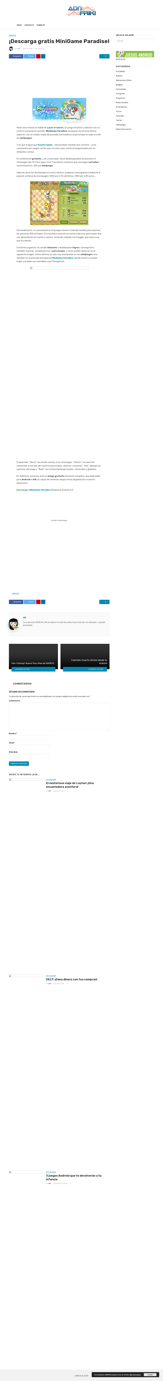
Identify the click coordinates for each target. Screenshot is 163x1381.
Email (12, 743)
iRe (18, 49)
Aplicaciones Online (124, 80)
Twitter (119, 120)
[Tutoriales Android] (122, 59)
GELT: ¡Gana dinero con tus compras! (71, 979)
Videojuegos (121, 125)
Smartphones (121, 107)
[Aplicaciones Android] (117, 59)
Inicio (19, 25)
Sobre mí (41, 25)
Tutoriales (120, 116)
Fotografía (120, 94)
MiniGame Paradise (62, 258)
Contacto (29, 25)
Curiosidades (121, 89)
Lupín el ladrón (55, 127)
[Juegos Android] (135, 53)
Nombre (13, 733)
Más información (135, 1375)
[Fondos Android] (119, 59)
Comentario (14, 701)
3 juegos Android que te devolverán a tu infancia (73, 1177)
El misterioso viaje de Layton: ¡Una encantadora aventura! (70, 785)
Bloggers (119, 85)
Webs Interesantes (123, 129)
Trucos (118, 111)
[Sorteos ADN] (124, 59)
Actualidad (51, 779)
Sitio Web (13, 752)
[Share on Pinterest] (38, 56)
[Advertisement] (59, 79)
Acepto (150, 1375)
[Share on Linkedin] (43, 56)
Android (12, 35)
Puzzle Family (45, 145)
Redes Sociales (122, 103)
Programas (120, 98)
